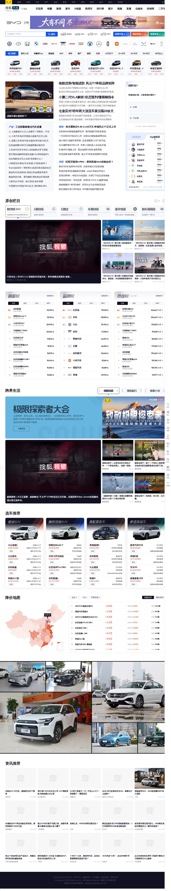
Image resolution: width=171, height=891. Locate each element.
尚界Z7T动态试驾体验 (99, 175)
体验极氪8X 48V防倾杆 (69, 185)
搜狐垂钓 (132, 390)
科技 (83, 2)
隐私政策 (105, 877)
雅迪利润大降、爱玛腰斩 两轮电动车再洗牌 (29, 177)
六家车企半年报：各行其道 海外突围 (26, 181)
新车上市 (25, 53)
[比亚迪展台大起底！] (29, 97)
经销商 (150, 8)
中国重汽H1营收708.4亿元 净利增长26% (28, 186)
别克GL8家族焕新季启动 (94, 136)
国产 (79, 53)
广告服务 (96, 877)
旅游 (55, 2)
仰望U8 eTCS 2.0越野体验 (95, 180)
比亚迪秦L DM (81, 633)
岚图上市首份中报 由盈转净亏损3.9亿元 (29, 141)
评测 (61, 162)
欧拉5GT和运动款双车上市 (71, 92)
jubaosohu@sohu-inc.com (96, 883)
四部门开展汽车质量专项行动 (72, 102)
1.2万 (109, 623)
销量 (49, 8)
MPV (108, 34)
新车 (67, 8)
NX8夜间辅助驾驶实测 (93, 189)
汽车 (37, 2)
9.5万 (109, 639)
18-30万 (134, 53)
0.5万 (109, 606)
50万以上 (159, 53)
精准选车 (157, 34)
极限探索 (108, 390)
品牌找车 (121, 34)
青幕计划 (155, 390)
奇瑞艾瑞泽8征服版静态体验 (72, 171)
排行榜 (100, 8)
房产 (46, 2)
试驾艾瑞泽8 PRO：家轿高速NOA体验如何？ (89, 161)
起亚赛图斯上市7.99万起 (93, 140)
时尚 (74, 2)
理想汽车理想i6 (81, 611)
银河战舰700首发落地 (96, 131)
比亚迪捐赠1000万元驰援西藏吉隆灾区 (27, 145)
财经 (92, 2)
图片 (110, 8)
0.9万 (109, 644)
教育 (65, 2)
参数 (15, 74)
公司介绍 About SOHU (62, 877)
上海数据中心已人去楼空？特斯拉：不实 (30, 131)
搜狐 (8, 2)
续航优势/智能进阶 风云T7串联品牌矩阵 (87, 83)
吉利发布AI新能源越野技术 (71, 131)
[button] (156, 201)
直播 (128, 8)
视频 (119, 8)
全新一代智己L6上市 (98, 88)
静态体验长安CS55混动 (70, 189)
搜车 (52, 34)
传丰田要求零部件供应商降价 (98, 119)
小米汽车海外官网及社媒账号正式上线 (29, 136)
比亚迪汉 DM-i (81, 628)
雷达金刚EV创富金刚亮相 (90, 149)
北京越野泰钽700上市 (69, 145)
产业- (11, 127)
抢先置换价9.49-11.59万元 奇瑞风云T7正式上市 (91, 126)
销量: (155, 606)
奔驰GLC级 (80, 639)
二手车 (162, 8)
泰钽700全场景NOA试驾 (70, 166)
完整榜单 (50, 296)
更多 (110, 2)
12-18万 (121, 53)
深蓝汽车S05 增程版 (83, 644)
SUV (95, 34)
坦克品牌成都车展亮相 (69, 154)
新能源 (69, 34)
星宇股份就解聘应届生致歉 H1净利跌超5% (29, 154)
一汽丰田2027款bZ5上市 (70, 136)
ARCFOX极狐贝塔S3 (84, 606)
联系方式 (114, 877)
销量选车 (139, 34)
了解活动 (21, 429)
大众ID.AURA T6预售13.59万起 (73, 88)
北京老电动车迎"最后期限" (71, 119)
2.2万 (109, 628)
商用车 (88, 8)
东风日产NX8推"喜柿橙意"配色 (99, 92)
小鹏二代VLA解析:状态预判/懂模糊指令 (86, 97)
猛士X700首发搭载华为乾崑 (94, 154)
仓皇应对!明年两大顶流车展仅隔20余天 (86, 111)
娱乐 (101, 2)
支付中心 (77, 877)
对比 (11, 551)
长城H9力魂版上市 (67, 149)
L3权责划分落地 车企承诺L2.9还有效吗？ (28, 163)
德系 (89, 53)
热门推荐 (12, 53)
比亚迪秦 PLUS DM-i (84, 622)
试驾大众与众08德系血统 (94, 185)
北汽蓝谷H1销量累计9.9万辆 (72, 105)
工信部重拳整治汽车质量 (28, 127)
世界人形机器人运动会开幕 (93, 145)
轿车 (82, 34)
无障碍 (120, 2)
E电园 (78, 8)
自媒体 (139, 8)
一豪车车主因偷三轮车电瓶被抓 (101, 105)
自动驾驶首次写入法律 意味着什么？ (26, 159)
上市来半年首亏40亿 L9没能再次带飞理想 (28, 150)
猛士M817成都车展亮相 (70, 140)
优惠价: (132, 606)
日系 (98, 53)
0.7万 (109, 633)
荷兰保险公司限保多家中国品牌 (101, 102)
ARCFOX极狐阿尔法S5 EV (86, 617)
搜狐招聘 (86, 877)
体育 (28, 2)
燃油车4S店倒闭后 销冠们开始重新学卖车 (28, 172)
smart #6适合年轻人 (96, 171)
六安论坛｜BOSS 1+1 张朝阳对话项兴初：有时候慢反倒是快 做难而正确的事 (40, 277)
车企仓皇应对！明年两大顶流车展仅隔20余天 (30, 168)
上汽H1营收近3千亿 (102, 116)
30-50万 (146, 53)
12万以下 (109, 53)
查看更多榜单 (134, 187)
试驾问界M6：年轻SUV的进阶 (73, 175)
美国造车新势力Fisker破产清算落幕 (75, 116)
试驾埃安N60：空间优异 (70, 180)
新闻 (19, 2)
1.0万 (109, 612)
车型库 (39, 8)
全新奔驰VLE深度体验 (93, 166)
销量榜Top (38, 53)
